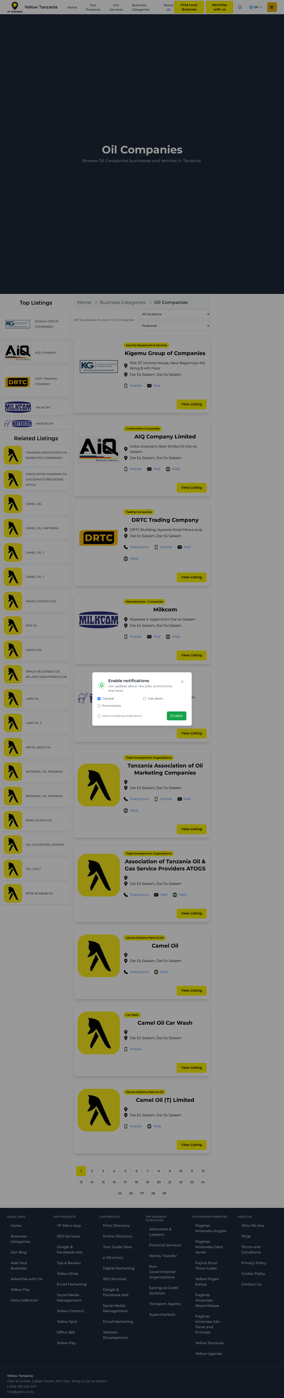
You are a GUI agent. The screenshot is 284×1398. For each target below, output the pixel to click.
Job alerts (155, 699)
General (108, 699)
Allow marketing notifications (122, 715)
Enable (176, 716)
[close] (182, 682)
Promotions (111, 706)
